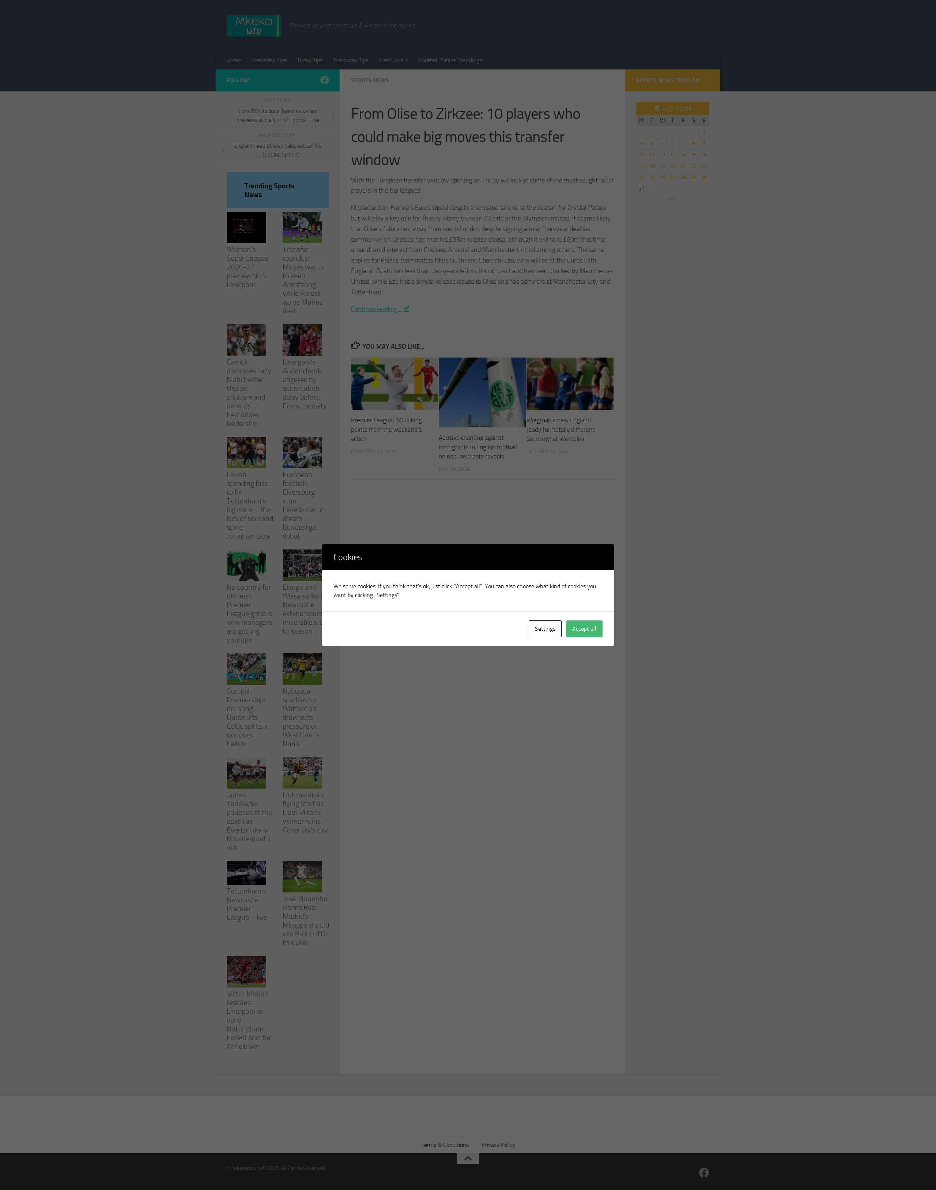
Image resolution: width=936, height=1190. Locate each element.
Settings (545, 628)
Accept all (584, 628)
